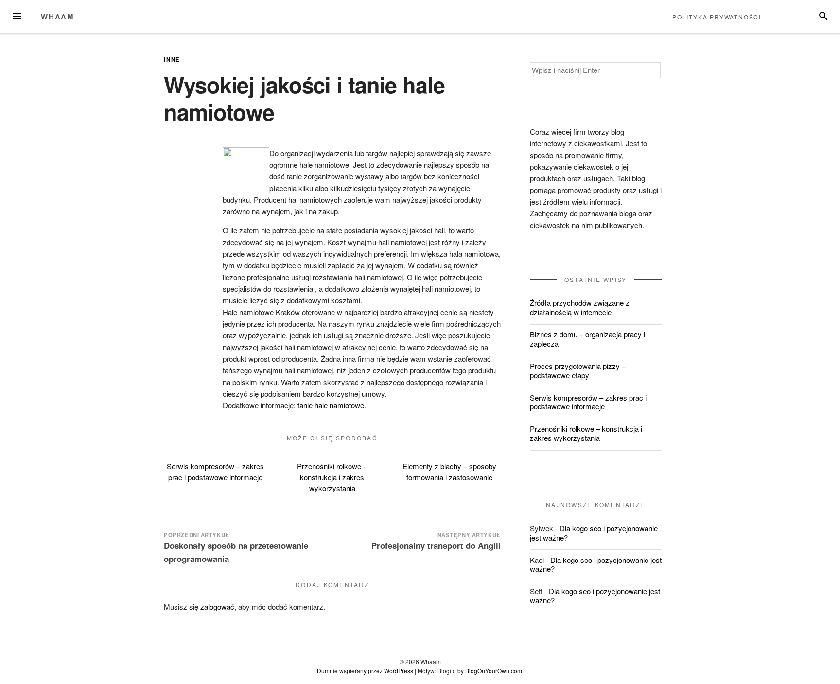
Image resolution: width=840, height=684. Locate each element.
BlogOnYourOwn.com (493, 670)
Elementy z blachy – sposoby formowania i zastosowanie (449, 471)
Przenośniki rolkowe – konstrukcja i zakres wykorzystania (332, 477)
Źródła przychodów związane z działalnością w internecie (580, 307)
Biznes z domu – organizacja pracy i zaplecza (587, 339)
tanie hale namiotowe (331, 405)
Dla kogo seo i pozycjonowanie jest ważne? (594, 533)
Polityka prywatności (716, 17)
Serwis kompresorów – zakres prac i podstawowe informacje (215, 471)
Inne (172, 59)
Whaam (57, 16)
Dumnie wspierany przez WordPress (365, 670)
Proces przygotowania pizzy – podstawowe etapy (578, 370)
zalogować (217, 606)
